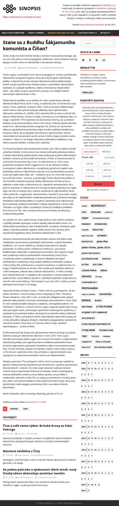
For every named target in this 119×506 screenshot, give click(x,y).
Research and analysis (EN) (61, 33)
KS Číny (85, 264)
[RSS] (97, 60)
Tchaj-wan (88, 330)
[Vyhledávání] (98, 43)
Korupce (106, 258)
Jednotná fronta (91, 253)
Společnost (88, 318)
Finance (86, 224)
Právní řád (105, 294)
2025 (83, 368)
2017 (83, 461)
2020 (83, 426)
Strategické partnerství (96, 324)
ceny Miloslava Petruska (92, 24)
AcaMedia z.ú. (108, 5)
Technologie (106, 330)
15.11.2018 (11, 67)
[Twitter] (83, 60)
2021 (83, 415)
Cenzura (96, 212)
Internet (102, 235)
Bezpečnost (98, 205)
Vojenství (87, 342)
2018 (83, 450)
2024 (83, 380)
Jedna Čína (102, 241)
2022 (83, 403)
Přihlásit (87, 92)
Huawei (85, 230)
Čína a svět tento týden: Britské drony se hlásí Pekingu (37, 427)
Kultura (97, 264)
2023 (83, 392)
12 (89, 368)
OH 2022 (98, 277)
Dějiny (85, 218)
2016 (83, 473)
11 (92, 368)
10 (95, 368)
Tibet (25, 409)
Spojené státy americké (94, 312)
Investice (87, 241)
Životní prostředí (103, 347)
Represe (14, 409)
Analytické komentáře (13, 33)
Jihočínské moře (90, 259)
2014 (83, 490)
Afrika (84, 206)
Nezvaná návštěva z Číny (21, 451)
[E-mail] (104, 60)
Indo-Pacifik (87, 236)
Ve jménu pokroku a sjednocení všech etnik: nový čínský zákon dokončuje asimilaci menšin (39, 471)
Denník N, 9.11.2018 (36, 402)
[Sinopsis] (9, 8)
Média (104, 270)
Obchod (86, 276)
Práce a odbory (88, 294)
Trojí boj (95, 336)
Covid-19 (108, 212)
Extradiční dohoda (101, 218)
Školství (86, 347)
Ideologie (98, 229)
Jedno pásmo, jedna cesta (96, 247)
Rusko (98, 300)
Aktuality (105, 33)
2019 (83, 438)
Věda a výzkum (103, 342)
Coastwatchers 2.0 (87, 33)
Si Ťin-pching (104, 306)
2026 (83, 363)
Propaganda (90, 288)
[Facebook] (90, 60)
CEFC (84, 212)
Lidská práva (89, 270)
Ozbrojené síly (89, 282)
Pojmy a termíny (36, 33)
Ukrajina (106, 336)
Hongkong (101, 224)
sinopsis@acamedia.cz (73, 503)
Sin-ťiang (87, 306)
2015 (83, 485)
